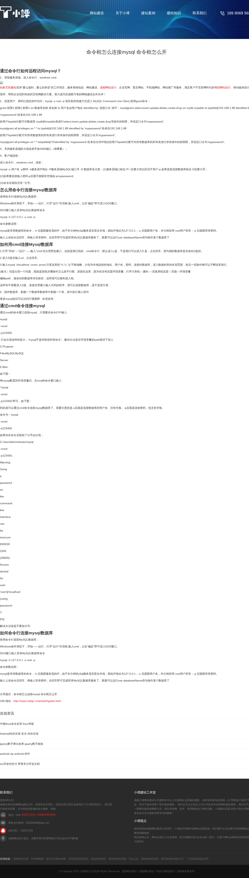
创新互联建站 (8, 87)
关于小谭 (123, 13)
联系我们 (200, 13)
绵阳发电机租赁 (150, 858)
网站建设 (97, 13)
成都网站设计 (108, 87)
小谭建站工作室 (88, 871)
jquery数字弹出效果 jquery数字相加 (21, 743)
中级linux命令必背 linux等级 (17, 723)
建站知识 (174, 13)
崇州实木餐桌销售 (56, 858)
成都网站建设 (129, 871)
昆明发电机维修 (117, 858)
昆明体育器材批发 (78, 858)
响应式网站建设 (165, 871)
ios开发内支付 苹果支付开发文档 (20, 763)
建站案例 (148, 13)
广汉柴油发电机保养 (197, 858)
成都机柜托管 (21, 858)
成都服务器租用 (185, 871)
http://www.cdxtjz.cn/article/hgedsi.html (37, 701)
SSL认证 (134, 858)
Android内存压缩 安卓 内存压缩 (19, 733)
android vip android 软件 (15, 753)
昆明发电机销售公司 (172, 858)
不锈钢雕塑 (37, 858)
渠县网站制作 (98, 858)
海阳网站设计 (222, 87)
